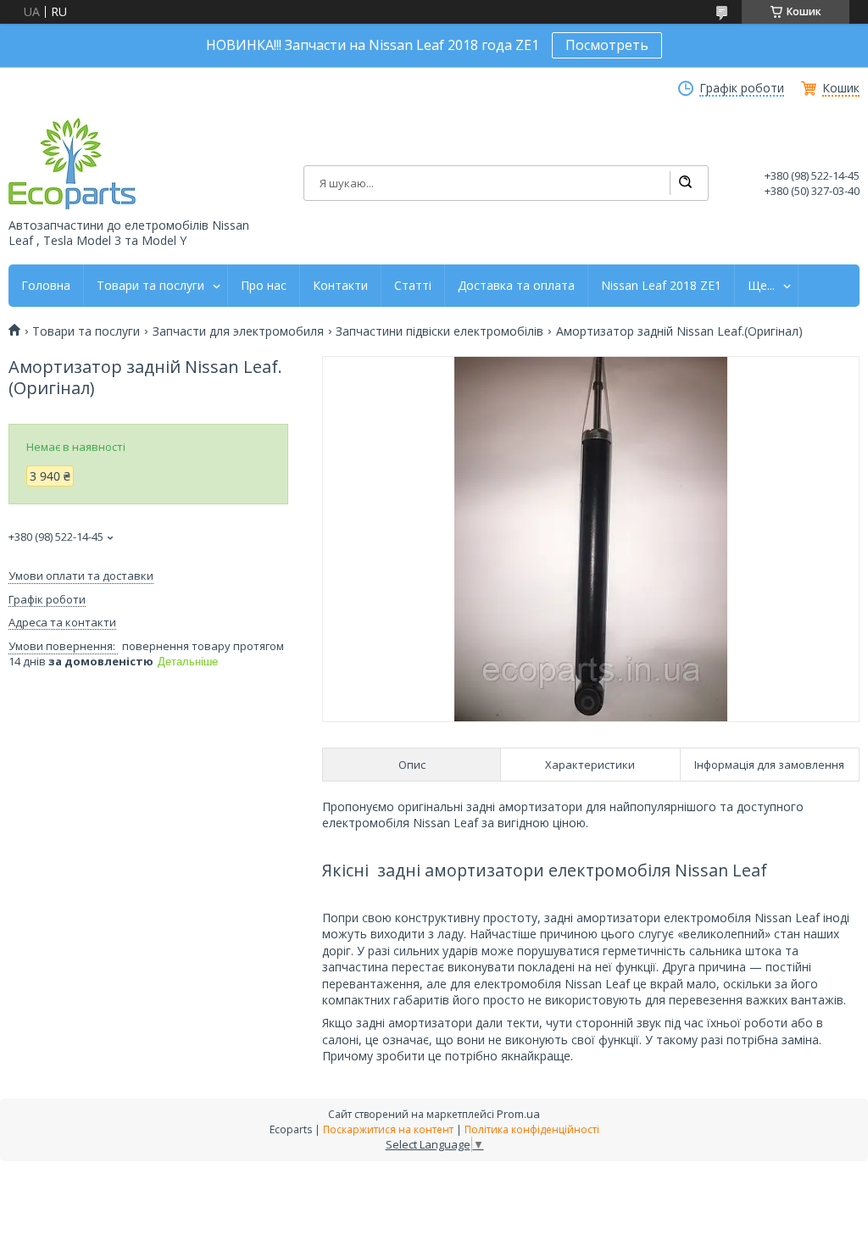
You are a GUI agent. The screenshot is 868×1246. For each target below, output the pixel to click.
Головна (45, 285)
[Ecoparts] (72, 163)
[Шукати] (685, 183)
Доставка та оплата (516, 285)
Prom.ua (518, 1113)
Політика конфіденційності (532, 1129)
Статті (412, 285)
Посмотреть (606, 45)
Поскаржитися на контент (388, 1129)
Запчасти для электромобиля (238, 331)
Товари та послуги (150, 285)
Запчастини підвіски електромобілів (439, 331)
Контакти (340, 285)
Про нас (264, 285)
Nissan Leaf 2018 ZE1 (661, 285)
